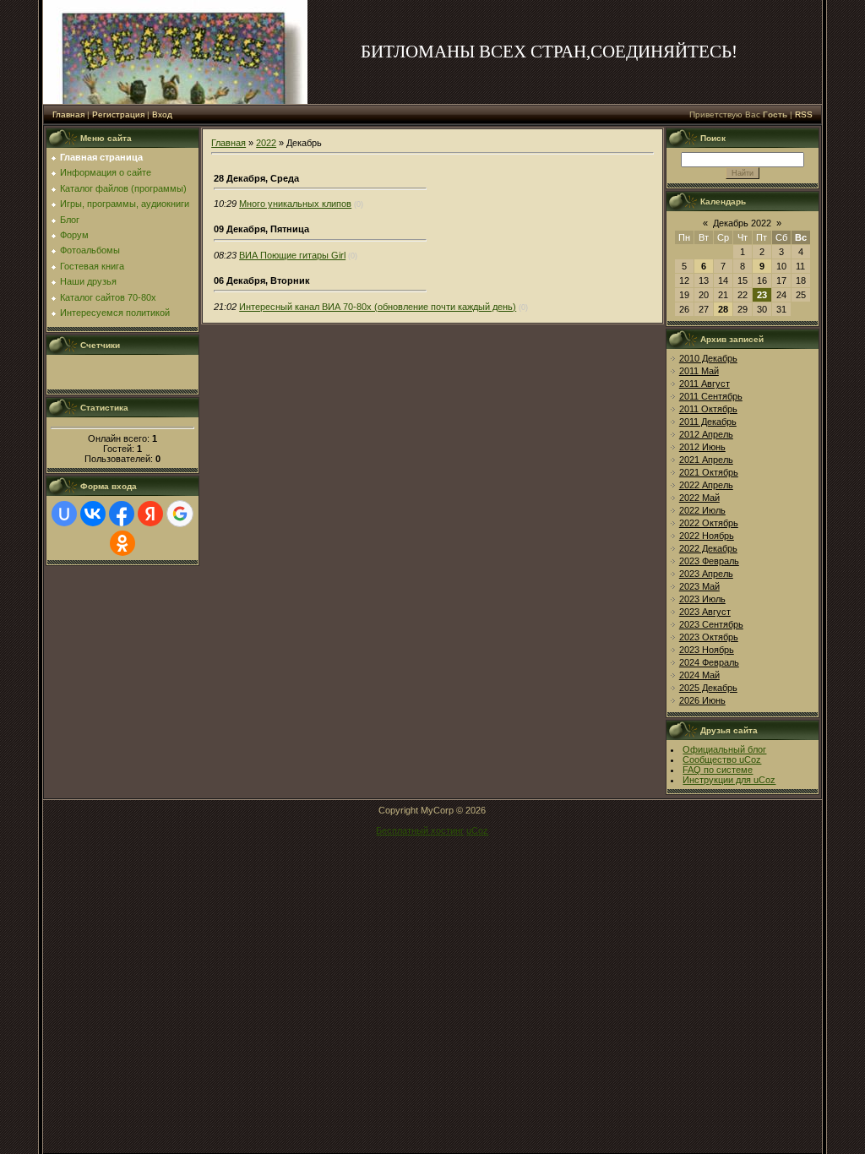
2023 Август (705, 612)
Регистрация (118, 114)
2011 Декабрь (708, 421)
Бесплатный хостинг (420, 830)
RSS (804, 114)
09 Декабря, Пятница (261, 229)
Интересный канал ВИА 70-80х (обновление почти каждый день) (377, 307)
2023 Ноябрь (706, 650)
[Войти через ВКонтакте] (93, 513)
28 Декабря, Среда (256, 178)
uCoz (477, 830)
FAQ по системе (718, 770)
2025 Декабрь (708, 688)
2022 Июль (702, 510)
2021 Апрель (706, 460)
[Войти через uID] (64, 513)
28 (723, 309)
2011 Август (704, 383)
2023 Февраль (709, 561)
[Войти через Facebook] (121, 513)
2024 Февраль (709, 662)
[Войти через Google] (179, 513)
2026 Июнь (702, 700)
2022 (266, 143)
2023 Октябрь (708, 637)
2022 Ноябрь (706, 536)
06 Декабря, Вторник (262, 280)
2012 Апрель (706, 434)
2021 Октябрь (708, 472)
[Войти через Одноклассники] (122, 543)
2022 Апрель (706, 485)
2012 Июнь (702, 447)
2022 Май (699, 498)
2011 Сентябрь (711, 396)
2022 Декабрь (708, 548)
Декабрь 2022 (742, 223)
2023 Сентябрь (711, 624)
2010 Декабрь (708, 358)
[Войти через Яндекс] (150, 513)
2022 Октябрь (708, 523)
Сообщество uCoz (722, 759)
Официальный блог (724, 749)
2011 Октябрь (708, 409)
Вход (162, 114)
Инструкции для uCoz (729, 780)
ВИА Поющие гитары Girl (292, 255)
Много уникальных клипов (295, 204)
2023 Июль (702, 599)
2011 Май (699, 371)
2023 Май (699, 586)
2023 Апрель (706, 574)
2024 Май (699, 675)
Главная (68, 114)
